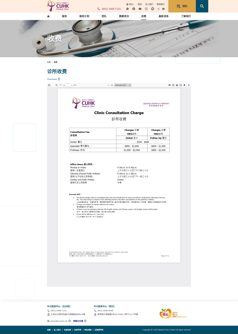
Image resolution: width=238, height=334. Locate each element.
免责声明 (77, 330)
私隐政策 (67, 330)
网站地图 (87, 330)
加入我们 (149, 4)
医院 (140, 4)
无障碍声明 (99, 330)
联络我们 (161, 4)
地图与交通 (78, 321)
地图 (49, 330)
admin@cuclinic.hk (58, 321)
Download (52, 79)
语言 (131, 4)
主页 (49, 62)
